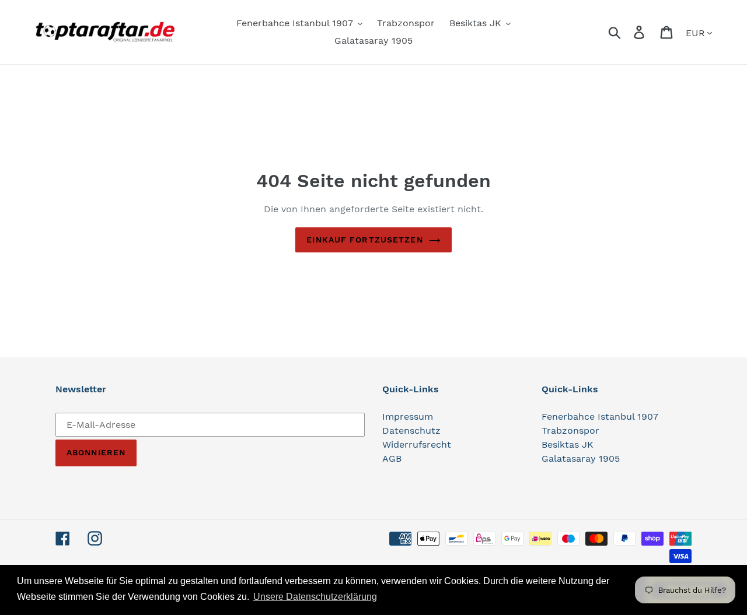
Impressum (407, 416)
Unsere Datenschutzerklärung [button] (315, 597)
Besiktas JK (568, 444)
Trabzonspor (570, 430)
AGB (392, 458)
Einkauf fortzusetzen (364, 239)
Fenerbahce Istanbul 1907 (600, 416)
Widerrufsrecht (416, 444)
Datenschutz (411, 430)
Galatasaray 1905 (581, 458)
